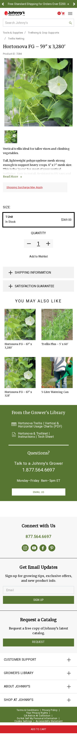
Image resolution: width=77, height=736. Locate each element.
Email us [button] (38, 492)
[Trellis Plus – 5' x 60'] (57, 324)
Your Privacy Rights (37, 713)
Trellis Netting (16, 38)
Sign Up (38, 599)
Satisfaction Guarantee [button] (34, 286)
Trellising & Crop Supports (43, 32)
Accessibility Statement (49, 721)
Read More (10, 176)
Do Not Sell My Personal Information (37, 718)
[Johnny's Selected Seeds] (15, 13)
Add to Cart (38, 729)
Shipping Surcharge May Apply (25, 187)
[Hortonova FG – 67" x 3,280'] (20, 324)
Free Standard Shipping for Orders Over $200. (37, 4)
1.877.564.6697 (38, 470)
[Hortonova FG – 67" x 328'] (20, 372)
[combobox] (38, 23)
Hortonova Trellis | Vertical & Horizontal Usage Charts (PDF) (40, 425)
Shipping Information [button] (33, 272)
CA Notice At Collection (37, 715)
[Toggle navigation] (69, 13)
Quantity (38, 233)
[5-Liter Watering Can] (57, 372)
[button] (3, 4)
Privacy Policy (50, 710)
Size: (6, 207)
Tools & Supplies (13, 32)
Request (38, 641)
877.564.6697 (38, 536)
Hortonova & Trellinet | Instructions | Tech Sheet (36, 435)
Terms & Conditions (28, 710)
